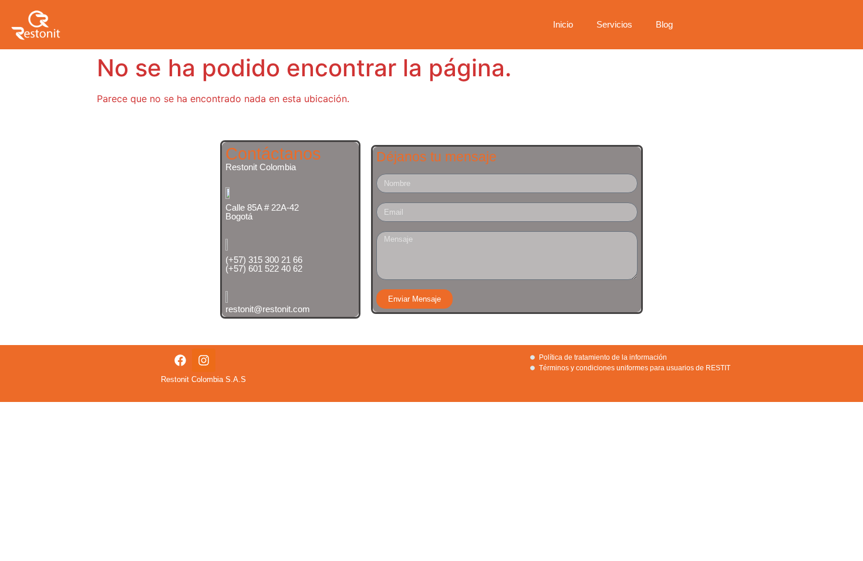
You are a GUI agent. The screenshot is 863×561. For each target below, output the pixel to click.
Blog (664, 24)
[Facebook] (180, 360)
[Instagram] (203, 360)
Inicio (563, 24)
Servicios (614, 24)
